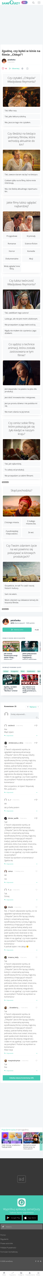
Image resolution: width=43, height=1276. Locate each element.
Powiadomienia (30, 1274)
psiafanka (11, 60)
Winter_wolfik (13, 818)
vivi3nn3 (11, 725)
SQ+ (24, 2)
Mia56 (10, 907)
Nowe (4, 1274)
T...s (9, 890)
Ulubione (22, 68)
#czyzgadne (14, 671)
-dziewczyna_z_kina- (16, 743)
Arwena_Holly (13, 957)
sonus (10, 871)
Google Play (15, 1218)
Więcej (38, 1274)
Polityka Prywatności (8, 1247)
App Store (32, 1218)
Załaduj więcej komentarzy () (21, 1078)
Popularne (12, 1274)
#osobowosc (31, 671)
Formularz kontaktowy (9, 1252)
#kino (22, 671)
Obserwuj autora (18, 629)
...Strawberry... (13, 1007)
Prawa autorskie (6, 1243)
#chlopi (6, 671)
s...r (9, 800)
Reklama (9, 1227)
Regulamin (4, 1239)
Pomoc (3, 1235)
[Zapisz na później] (27, 68)
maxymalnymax (14, 1060)
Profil (37, 630)
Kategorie (21, 1274)
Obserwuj (15, 68)
